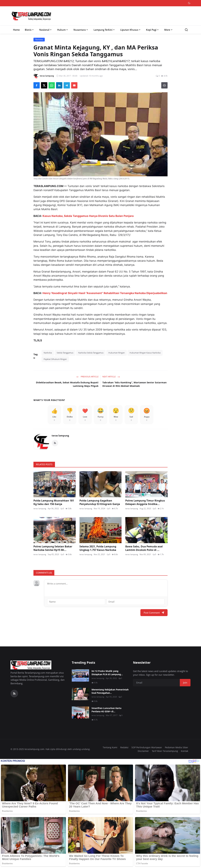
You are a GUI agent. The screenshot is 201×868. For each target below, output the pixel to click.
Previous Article (89, 376)
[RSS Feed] (55, 443)
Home (16, 29)
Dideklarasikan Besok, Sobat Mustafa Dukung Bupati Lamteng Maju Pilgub (67, 384)
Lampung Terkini (103, 29)
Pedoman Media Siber (176, 747)
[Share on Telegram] (67, 85)
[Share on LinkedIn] (59, 85)
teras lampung (60, 435)
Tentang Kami (110, 747)
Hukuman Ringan (116, 352)
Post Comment (152, 612)
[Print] (164, 85)
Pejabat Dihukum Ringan (55, 359)
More (167, 29)
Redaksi (124, 747)
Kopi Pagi (151, 29)
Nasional (44, 29)
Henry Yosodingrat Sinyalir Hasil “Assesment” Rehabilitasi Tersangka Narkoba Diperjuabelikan (105, 293)
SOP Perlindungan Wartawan (146, 747)
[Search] (186, 30)
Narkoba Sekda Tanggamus (90, 352)
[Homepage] (31, 15)
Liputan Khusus (129, 29)
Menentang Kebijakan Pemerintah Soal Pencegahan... (110, 691)
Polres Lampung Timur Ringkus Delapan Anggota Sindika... (145, 502)
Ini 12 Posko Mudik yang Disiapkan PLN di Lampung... (107, 673)
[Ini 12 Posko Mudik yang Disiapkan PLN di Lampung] (80, 675)
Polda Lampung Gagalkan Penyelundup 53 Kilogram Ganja (99, 502)
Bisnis (28, 29)
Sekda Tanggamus (65, 352)
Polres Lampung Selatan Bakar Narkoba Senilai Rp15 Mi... (52, 548)
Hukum (61, 29)
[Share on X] (44, 85)
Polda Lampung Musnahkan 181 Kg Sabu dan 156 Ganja (53, 502)
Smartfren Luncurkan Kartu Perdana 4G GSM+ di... (106, 710)
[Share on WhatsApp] (52, 85)
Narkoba (48, 352)
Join (185, 682)
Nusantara (79, 29)
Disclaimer (143, 751)
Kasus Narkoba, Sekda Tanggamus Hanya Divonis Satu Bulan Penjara (88, 216)
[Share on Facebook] (36, 85)
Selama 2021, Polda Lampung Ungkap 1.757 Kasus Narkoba (97, 548)
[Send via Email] (74, 85)
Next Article (109, 376)
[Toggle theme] (189, 3)
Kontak (184, 751)
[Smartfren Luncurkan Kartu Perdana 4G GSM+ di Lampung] (80, 712)
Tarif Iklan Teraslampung (165, 751)
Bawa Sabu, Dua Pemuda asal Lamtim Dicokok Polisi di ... (144, 548)
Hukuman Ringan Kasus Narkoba (145, 352)
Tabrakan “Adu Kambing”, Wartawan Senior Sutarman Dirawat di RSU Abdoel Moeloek (134, 384)
